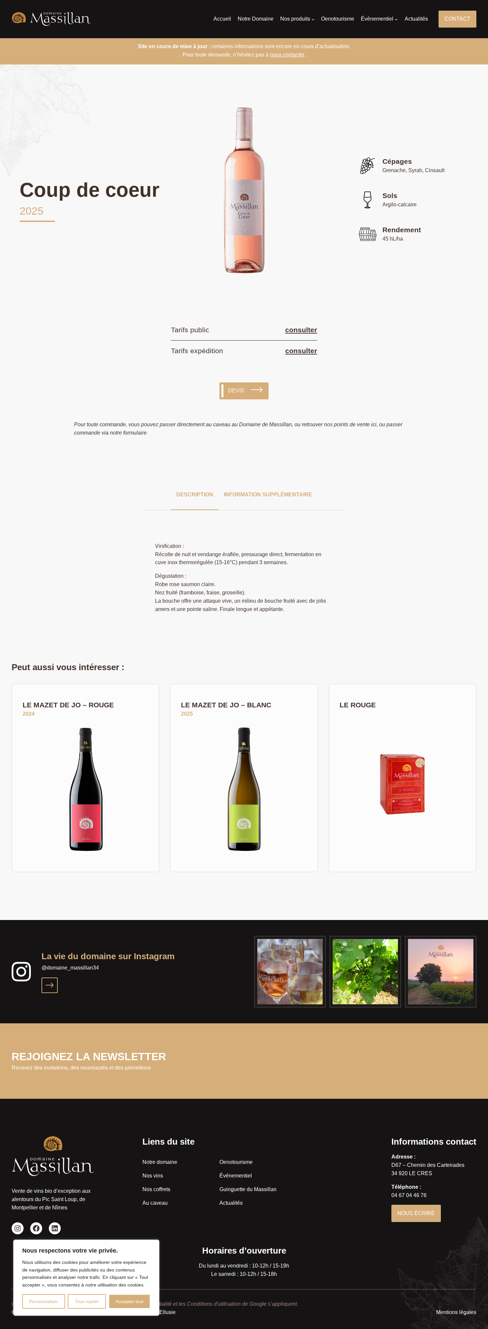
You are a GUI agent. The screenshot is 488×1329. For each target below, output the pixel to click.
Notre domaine (159, 1162)
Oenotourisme (236, 1162)
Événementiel (235, 1175)
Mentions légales (456, 1312)
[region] (86, 1278)
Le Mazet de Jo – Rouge (68, 705)
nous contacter (287, 54)
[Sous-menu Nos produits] (313, 19)
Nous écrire (416, 1213)
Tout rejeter (87, 1301)
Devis (236, 390)
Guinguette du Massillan (248, 1189)
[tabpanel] (244, 192)
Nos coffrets (156, 1189)
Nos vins (152, 1175)
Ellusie (167, 1312)
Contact (457, 19)
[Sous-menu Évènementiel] (396, 19)
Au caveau (155, 1203)
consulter (301, 330)
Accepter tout (129, 1301)
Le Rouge (358, 705)
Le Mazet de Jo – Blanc (226, 705)
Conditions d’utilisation (214, 1304)
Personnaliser (43, 1301)
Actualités (231, 1203)
